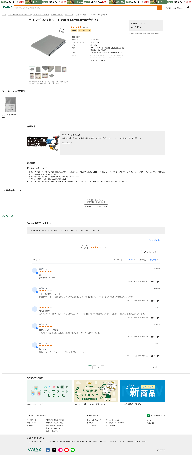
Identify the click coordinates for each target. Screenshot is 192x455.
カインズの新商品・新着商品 (130, 404)
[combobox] (84, 7)
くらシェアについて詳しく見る (96, 206)
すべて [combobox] (131, 260)
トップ (4, 15)
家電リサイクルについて (54, 428)
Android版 (150, 423)
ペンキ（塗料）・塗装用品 (41, 15)
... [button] (98, 366)
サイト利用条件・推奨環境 (115, 423)
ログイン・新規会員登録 (174, 8)
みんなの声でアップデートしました (39, 404)
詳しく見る (66, 142)
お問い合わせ (110, 425)
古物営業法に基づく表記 (54, 423)
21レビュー (86, 27)
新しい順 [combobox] (153, 260)
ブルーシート (69, 15)
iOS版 (149, 420)
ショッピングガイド (94, 420)
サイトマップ (31, 423)
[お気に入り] (62, 31)
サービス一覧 (31, 420)
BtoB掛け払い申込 (52, 431)
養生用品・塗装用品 (57, 15)
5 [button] (102, 367)
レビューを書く (152, 252)
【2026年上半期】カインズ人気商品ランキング (90, 404)
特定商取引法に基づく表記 (55, 420)
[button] (159, 7)
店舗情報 (30, 425)
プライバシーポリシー (113, 420)
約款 (49, 230)
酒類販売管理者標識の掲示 (55, 425)
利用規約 (90, 423)
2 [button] (94, 367)
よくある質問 (91, 425)
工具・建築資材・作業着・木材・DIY (19, 15)
